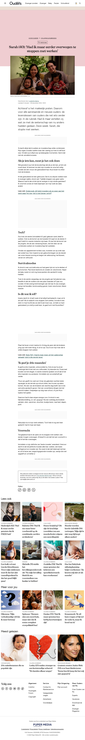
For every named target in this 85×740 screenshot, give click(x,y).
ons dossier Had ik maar (44, 475)
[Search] (80, 3)
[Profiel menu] (76, 3)
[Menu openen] (5, 3)
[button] (44, 729)
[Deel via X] (33, 490)
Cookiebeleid (25, 729)
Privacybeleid (34, 729)
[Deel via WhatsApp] (24, 490)
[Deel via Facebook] (29, 490)
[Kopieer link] (19, 490)
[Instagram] (10, 688)
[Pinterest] (18, 688)
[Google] (2, 688)
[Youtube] (14, 688)
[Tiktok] (22, 688)
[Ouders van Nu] (15, 3)
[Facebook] (6, 688)
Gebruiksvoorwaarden (57, 729)
